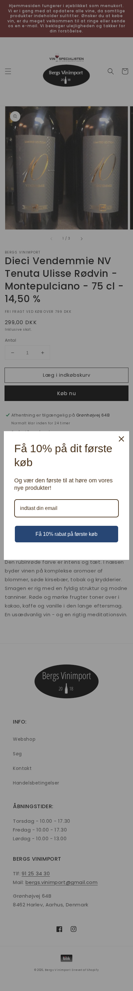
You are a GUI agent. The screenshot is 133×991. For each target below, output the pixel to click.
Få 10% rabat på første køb (66, 534)
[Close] (121, 439)
